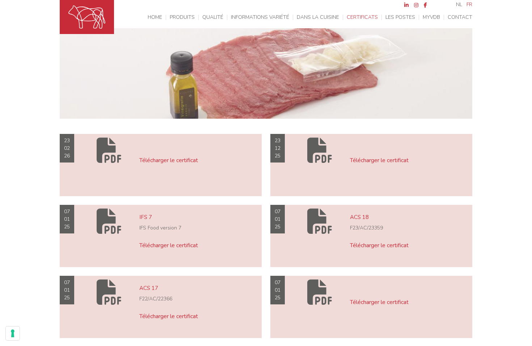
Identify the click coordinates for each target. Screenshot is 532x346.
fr (469, 4)
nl (459, 4)
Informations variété (260, 17)
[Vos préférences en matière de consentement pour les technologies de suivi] (13, 333)
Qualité (212, 17)
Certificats (362, 17)
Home (155, 17)
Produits (182, 17)
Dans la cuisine (318, 17)
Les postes (400, 17)
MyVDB (431, 17)
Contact (460, 17)
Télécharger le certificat (168, 160)
